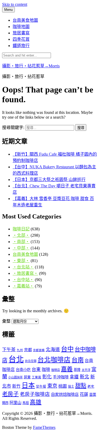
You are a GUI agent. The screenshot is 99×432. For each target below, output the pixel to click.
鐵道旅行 (21, 45)
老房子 (10, 394)
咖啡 (46, 369)
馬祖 (25, 403)
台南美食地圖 (25, 20)
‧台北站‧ (23, 267)
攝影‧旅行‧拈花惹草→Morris (31, 66)
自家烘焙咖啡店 (65, 394)
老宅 (90, 386)
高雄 (35, 402)
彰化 (47, 376)
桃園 (62, 386)
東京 (52, 386)
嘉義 (67, 369)
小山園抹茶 (15, 377)
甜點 (80, 386)
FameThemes (44, 427)
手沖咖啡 (61, 377)
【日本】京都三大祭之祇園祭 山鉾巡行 (49, 179)
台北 (16, 359)
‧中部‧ (21, 248)
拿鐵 (74, 376)
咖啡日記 (21, 229)
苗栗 (92, 395)
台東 (36, 369)
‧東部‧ (21, 260)
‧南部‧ (21, 241)
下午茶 (9, 349)
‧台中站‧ (23, 279)
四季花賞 (21, 39)
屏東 (27, 377)
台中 (67, 348)
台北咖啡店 (53, 359)
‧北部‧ (21, 235)
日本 (28, 385)
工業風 (36, 377)
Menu (8, 10)
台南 (78, 359)
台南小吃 (23, 370)
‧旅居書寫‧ (25, 273)
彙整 (6, 321)
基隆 (77, 370)
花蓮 (84, 394)
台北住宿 (30, 361)
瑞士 (71, 386)
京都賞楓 (39, 350)
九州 (20, 350)
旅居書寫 (21, 33)
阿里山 (15, 402)
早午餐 (41, 386)
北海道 (53, 349)
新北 (84, 376)
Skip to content (14, 4)
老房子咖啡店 (35, 394)
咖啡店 (55, 369)
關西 (5, 403)
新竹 (16, 386)
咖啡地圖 (21, 26)
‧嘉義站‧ (23, 286)
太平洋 (86, 369)
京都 (28, 349)
